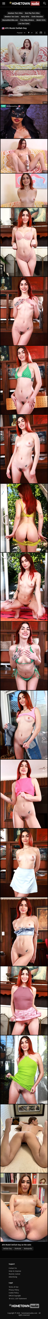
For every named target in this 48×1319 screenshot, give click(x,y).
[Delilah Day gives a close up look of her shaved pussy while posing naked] (24, 1000)
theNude (18, 1249)
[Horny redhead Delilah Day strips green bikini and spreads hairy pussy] (24, 655)
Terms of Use (13, 1287)
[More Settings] (44, 32)
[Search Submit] (44, 3)
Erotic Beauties (37, 17)
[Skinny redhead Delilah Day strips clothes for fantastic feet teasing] (24, 311)
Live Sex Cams (24, 24)
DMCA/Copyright (15, 1296)
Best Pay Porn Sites (32, 13)
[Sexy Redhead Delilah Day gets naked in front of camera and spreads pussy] (24, 1069)
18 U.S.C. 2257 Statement (18, 1299)
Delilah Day (7, 1249)
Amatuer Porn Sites (15, 13)
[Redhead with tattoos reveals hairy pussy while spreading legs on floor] (24, 586)
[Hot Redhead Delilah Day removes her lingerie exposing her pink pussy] (24, 242)
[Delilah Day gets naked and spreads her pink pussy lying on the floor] (24, 724)
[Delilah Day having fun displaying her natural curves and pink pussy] (24, 862)
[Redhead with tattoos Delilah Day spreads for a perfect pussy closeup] (24, 518)
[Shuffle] (36, 32)
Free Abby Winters (27, 20)
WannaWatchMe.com (10, 20)
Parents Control (14, 1274)
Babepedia (28, 1249)
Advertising (13, 1277)
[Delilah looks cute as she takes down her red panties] (24, 1207)
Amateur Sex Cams (12, 17)
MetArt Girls (40, 20)
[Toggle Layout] (40, 32)
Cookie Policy (14, 1293)
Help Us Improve (15, 1271)
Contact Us (13, 1268)
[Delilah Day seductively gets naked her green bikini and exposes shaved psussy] (24, 380)
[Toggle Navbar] (4, 3)
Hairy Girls (25, 17)
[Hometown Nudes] (24, 3)
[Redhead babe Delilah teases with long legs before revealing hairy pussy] (24, 931)
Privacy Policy (14, 1290)
